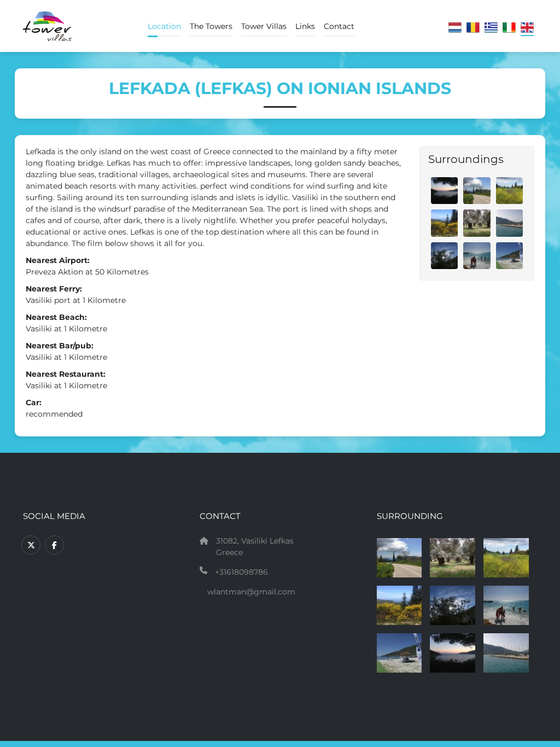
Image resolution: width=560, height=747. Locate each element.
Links (305, 26)
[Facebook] (54, 545)
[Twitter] (30, 545)
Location (164, 26)
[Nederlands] (455, 28)
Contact (339, 26)
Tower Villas (264, 26)
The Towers (211, 26)
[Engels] (527, 28)
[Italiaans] (509, 28)
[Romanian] (473, 28)
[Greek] (491, 28)
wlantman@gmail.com (251, 592)
